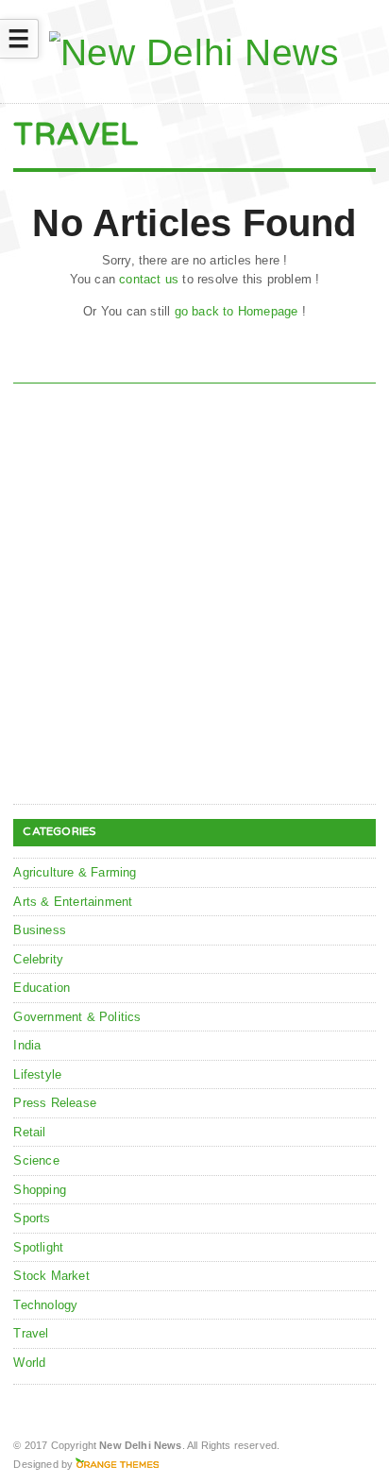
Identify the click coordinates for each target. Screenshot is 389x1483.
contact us (148, 279)
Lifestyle (37, 1074)
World (29, 1362)
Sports (31, 1218)
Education (41, 987)
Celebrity (38, 959)
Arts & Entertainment (72, 902)
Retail (29, 1132)
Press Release (54, 1103)
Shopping (39, 1190)
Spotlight (38, 1247)
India (27, 1045)
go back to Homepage (236, 311)
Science (36, 1160)
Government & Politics (77, 1017)
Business (39, 930)
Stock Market (51, 1276)
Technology (45, 1305)
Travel (30, 1333)
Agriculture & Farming (74, 872)
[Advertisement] (194, 597)
